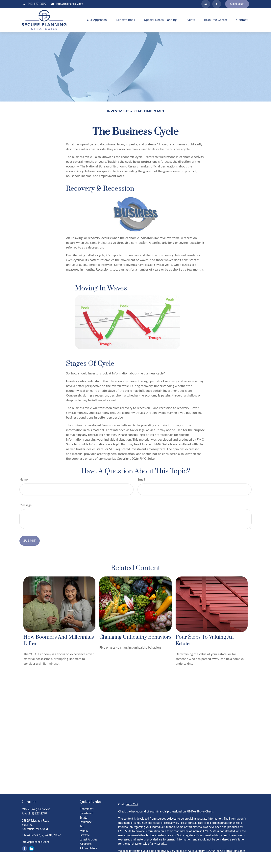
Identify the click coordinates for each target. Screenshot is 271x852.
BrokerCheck (205, 811)
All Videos (85, 844)
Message (25, 505)
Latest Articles (88, 839)
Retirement (86, 809)
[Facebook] (216, 4)
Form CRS (132, 804)
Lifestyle (85, 835)
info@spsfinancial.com (69, 4)
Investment (86, 813)
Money (84, 831)
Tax (82, 826)
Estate (83, 817)
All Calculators (88, 848)
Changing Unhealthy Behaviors (135, 637)
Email (141, 479)
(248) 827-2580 (36, 4)
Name (23, 479)
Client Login (237, 4)
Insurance (86, 822)
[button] (96, 19)
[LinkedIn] (205, 4)
